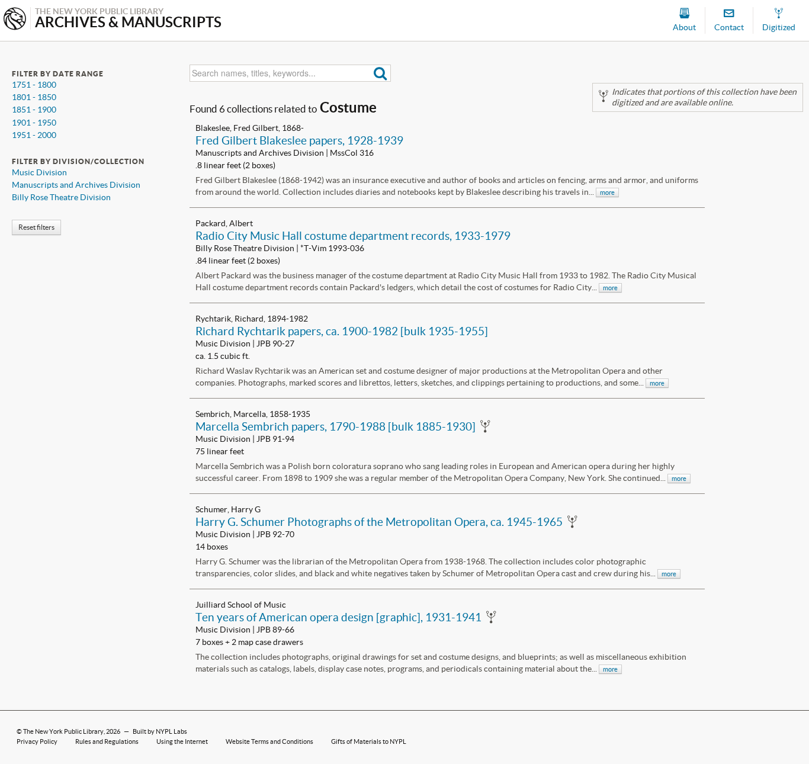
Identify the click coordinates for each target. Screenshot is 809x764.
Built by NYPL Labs (160, 731)
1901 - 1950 (34, 122)
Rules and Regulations (107, 741)
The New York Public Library (63, 731)
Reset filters (36, 227)
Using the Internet (182, 741)
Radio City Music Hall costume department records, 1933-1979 (353, 235)
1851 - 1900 (34, 109)
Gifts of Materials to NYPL (368, 741)
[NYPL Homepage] (15, 20)
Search (380, 73)
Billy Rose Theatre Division (61, 197)
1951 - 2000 (34, 135)
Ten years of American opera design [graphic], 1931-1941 (338, 617)
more (607, 192)
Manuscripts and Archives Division (76, 185)
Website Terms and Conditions (269, 741)
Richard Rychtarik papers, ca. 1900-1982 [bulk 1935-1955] (341, 331)
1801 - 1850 (34, 97)
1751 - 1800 (34, 84)
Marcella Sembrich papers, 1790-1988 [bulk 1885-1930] (335, 426)
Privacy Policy (37, 741)
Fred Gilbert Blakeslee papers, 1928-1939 (299, 140)
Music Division (39, 172)
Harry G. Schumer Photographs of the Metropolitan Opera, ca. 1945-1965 (379, 521)
